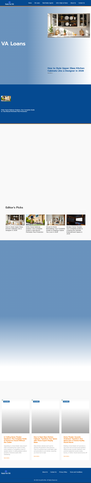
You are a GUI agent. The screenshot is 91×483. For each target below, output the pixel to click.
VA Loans (37, 3)
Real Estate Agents (48, 3)
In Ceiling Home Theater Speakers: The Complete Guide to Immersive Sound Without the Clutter (15, 440)
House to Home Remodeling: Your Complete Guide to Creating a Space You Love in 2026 (55, 229)
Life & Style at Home (62, 3)
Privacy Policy (63, 472)
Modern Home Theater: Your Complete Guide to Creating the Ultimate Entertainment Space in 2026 (75, 230)
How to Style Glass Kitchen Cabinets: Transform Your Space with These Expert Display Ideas (45, 440)
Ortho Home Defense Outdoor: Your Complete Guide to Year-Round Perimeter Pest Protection (18, 110)
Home (30, 3)
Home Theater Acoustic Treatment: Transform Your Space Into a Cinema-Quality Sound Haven (74, 440)
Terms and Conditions (76, 472)
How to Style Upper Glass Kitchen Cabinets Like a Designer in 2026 (66, 69)
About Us (73, 3)
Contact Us (82, 3)
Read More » (50, 73)
